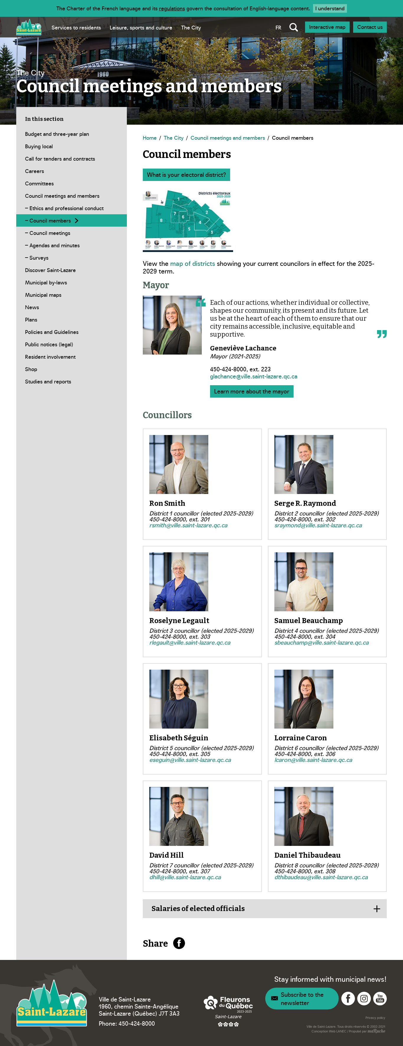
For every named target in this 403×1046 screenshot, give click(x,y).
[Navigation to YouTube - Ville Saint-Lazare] (380, 998)
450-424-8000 (137, 1023)
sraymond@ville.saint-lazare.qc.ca (318, 524)
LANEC (341, 1031)
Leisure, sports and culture (141, 27)
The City (191, 27)
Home (150, 137)
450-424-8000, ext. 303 (179, 636)
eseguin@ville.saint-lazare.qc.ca (190, 759)
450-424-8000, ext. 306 (304, 753)
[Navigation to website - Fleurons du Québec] (228, 1011)
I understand (330, 8)
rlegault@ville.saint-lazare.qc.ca (189, 642)
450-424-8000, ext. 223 (240, 368)
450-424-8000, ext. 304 (304, 636)
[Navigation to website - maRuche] (376, 1031)
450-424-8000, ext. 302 (304, 519)
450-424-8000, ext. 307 (179, 871)
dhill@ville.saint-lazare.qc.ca (185, 876)
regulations (172, 8)
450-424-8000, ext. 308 (304, 871)
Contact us (370, 26)
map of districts (192, 263)
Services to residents (76, 27)
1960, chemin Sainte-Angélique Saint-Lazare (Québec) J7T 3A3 (139, 1009)
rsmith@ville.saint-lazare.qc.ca (188, 524)
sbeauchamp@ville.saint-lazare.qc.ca (321, 642)
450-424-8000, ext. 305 (179, 753)
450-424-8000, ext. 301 (179, 519)
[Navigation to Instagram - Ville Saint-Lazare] (364, 998)
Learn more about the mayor (251, 391)
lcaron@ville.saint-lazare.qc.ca (313, 759)
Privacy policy (375, 1017)
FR (278, 27)
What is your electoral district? (186, 174)
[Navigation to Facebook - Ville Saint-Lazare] (348, 998)
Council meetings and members (228, 137)
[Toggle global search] (294, 27)
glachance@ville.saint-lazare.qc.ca (253, 375)
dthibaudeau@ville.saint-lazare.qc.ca (321, 876)
